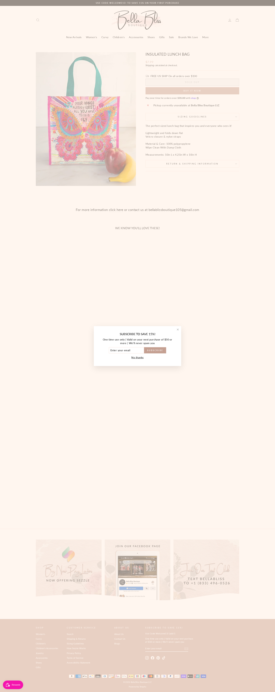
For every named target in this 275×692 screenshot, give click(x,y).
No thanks (137, 357)
